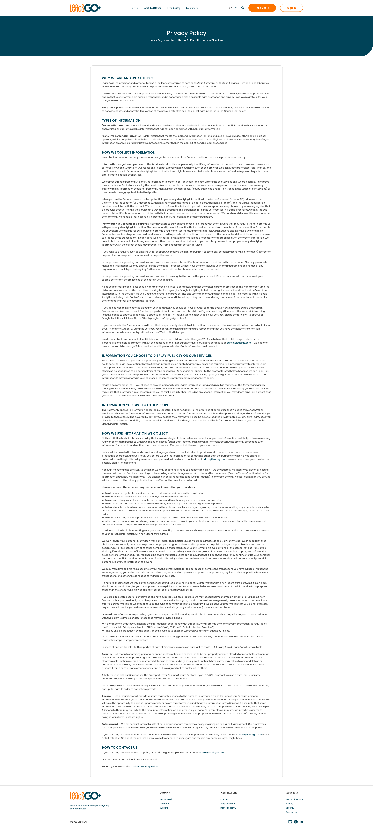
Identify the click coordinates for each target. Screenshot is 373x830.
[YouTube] (290, 822)
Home (134, 8)
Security (290, 807)
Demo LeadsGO (228, 807)
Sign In (291, 8)
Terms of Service (294, 799)
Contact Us (291, 812)
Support (192, 8)
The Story (174, 8)
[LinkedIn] (296, 822)
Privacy (289, 803)
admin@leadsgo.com (239, 342)
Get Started (152, 8)
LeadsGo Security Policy (144, 766)
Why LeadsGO (227, 803)
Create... (224, 799)
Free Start (262, 8)
